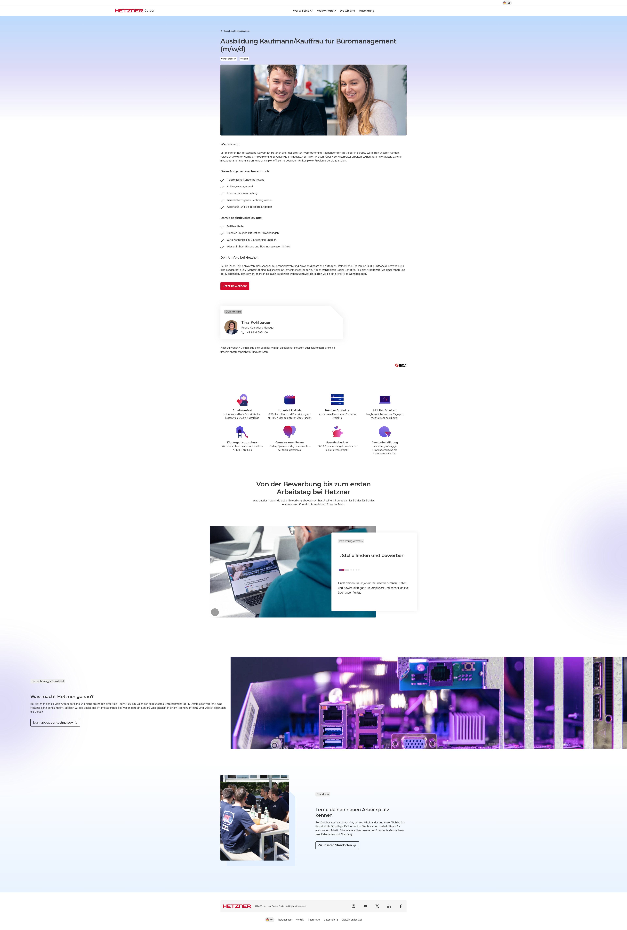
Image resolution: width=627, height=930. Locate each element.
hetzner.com (285, 919)
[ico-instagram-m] (353, 906)
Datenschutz (331, 919)
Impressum (314, 919)
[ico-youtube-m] (365, 906)
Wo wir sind (347, 10)
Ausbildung (366, 10)
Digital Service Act (352, 919)
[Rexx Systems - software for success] (401, 365)
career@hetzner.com (292, 347)
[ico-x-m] (377, 906)
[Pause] (215, 612)
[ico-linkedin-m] (389, 906)
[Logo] (237, 906)
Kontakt (300, 919)
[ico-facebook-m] (400, 906)
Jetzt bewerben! (235, 286)
